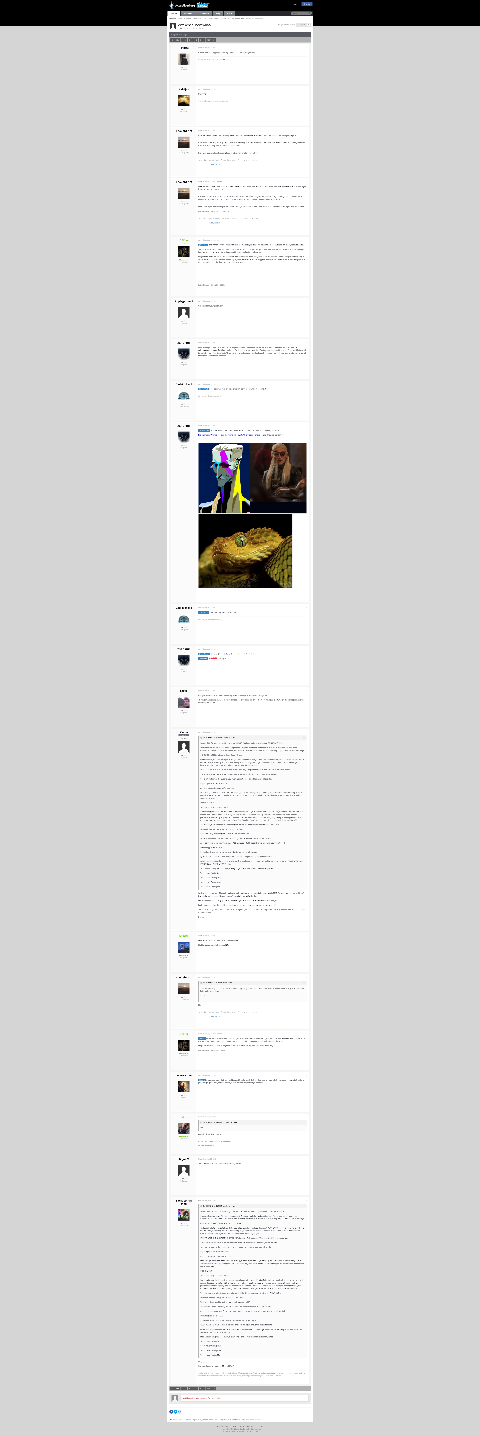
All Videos (204, 13)
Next (209, 40)
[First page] (172, 40)
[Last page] (214, 40)
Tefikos (184, 48)
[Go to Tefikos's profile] (184, 59)
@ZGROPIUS (203, 389)
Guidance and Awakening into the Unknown (215, 1141)
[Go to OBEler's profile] (184, 251)
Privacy (241, 1426)
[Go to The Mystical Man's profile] (184, 1215)
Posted (207, 48)
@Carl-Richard (204, 430)
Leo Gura (226, 738)
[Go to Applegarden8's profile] (184, 312)
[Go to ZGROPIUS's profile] (184, 354)
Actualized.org (222, 1426)
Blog (218, 13)
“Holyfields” (214, 164)
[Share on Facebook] (171, 1412)
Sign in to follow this (287, 25)
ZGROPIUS (183, 342)
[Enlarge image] (245, 551)
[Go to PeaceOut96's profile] (184, 1086)
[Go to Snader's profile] (184, 947)
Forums (174, 13)
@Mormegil (203, 658)
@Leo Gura (203, 245)
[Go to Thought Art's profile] (184, 142)
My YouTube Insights (206, 1145)
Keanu (189, 28)
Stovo (184, 690)
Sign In (295, 4)
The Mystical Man (184, 1202)
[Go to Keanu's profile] (173, 26)
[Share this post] (306, 48)
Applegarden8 (184, 301)
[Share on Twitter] (175, 1412)
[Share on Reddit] (179, 1411)
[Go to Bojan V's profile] (184, 1170)
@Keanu (202, 1038)
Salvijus (184, 89)
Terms (233, 1426)
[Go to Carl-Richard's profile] (184, 395)
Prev (177, 40)
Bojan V (184, 1159)
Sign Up (307, 4)
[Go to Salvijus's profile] (184, 100)
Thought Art (184, 131)
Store (229, 13)
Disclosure (250, 1426)
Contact (260, 1426)
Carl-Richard (184, 384)
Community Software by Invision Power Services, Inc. (240, 1431)
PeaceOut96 (184, 1075)
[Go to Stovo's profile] (184, 702)
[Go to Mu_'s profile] (184, 1128)
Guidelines (189, 13)
